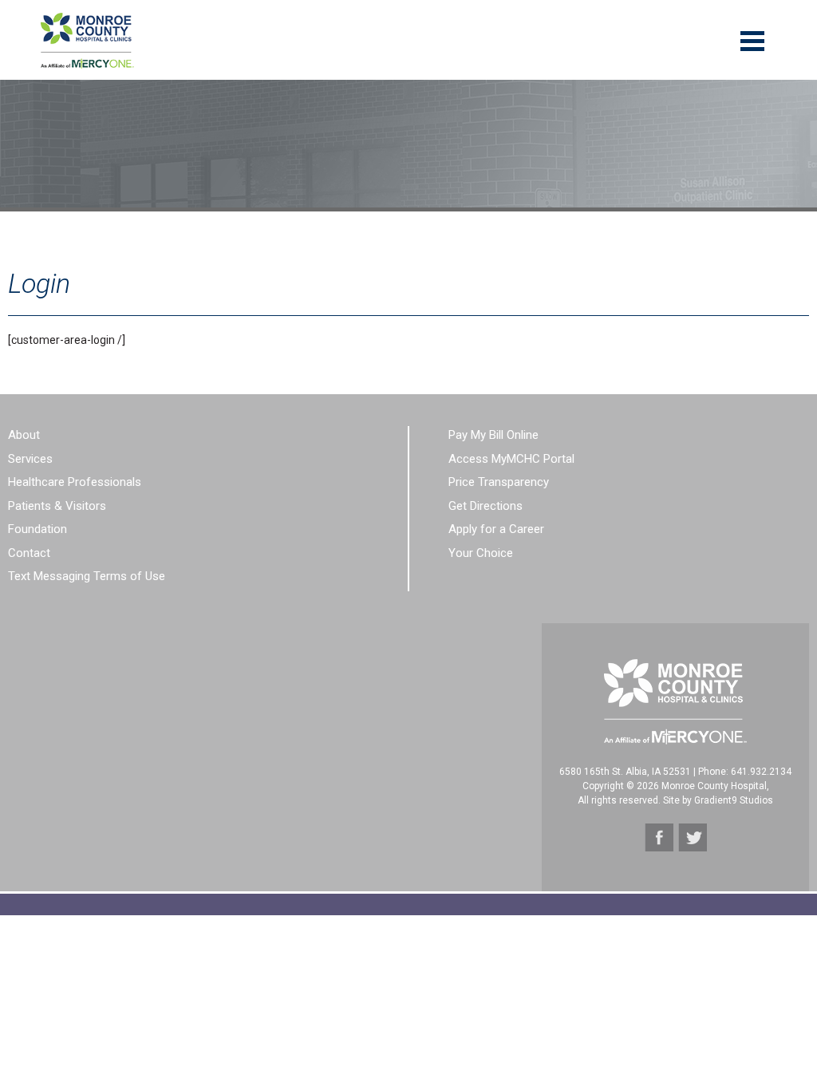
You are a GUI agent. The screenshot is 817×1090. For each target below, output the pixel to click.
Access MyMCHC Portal (511, 459)
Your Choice (480, 553)
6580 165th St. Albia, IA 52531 (625, 771)
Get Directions (485, 506)
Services (30, 459)
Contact (29, 553)
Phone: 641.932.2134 (744, 771)
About (24, 435)
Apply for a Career (496, 529)
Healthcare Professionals (74, 482)
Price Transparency (498, 482)
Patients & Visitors (57, 506)
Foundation (37, 529)
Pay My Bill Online (493, 435)
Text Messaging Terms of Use (86, 576)
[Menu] (752, 40)
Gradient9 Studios (733, 800)
